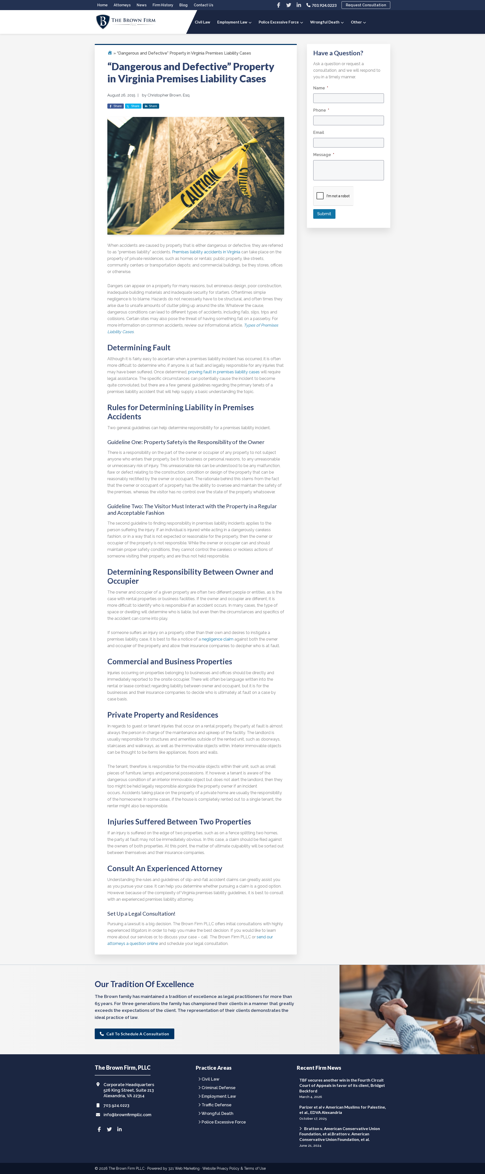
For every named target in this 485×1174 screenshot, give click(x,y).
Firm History (163, 5)
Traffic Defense (216, 1105)
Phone (321, 110)
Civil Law (210, 1079)
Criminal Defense (218, 1088)
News (142, 5)
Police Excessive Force (224, 1122)
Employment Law (219, 1096)
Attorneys (122, 5)
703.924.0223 (324, 5)
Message (323, 154)
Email (318, 132)
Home (102, 5)
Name (320, 88)
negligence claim (217, 639)
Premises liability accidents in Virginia (206, 252)
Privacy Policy (228, 1168)
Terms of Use (255, 1168)
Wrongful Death (217, 1114)
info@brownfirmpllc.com (127, 1114)
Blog (183, 5)
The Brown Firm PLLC (126, 1168)
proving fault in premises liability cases (224, 372)
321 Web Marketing (184, 1168)
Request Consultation (366, 5)
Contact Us (203, 5)
